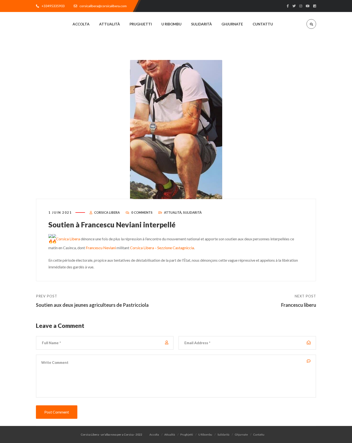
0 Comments (142, 212)
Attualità (173, 212)
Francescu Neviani (101, 247)
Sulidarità (192, 212)
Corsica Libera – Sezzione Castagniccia (162, 247)
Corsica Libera (107, 212)
